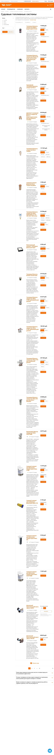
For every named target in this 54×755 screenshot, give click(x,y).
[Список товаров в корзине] (50, 6)
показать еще (33, 19)
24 (39, 668)
